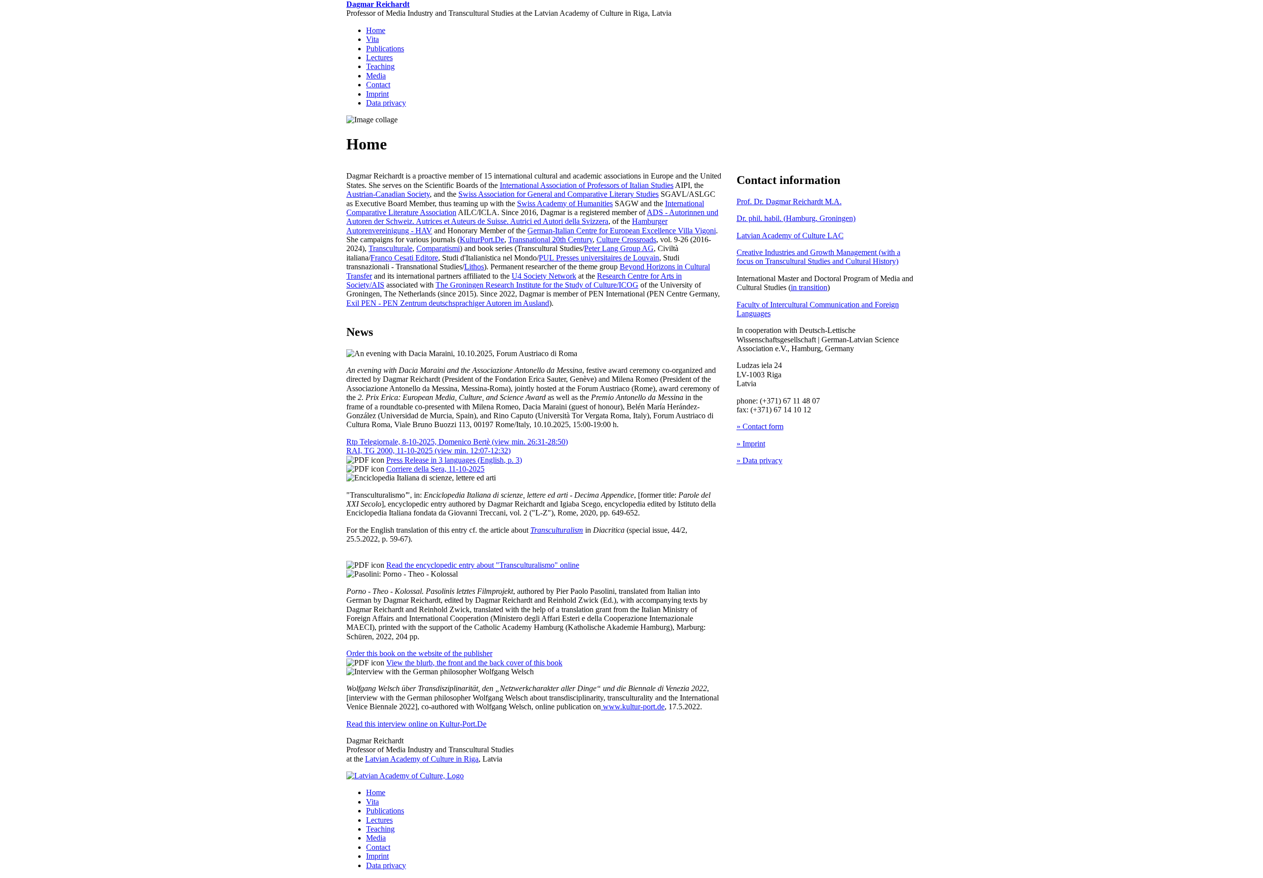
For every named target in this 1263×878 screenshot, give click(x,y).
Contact (378, 84)
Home (375, 30)
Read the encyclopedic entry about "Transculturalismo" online (482, 565)
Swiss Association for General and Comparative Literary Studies (558, 194)
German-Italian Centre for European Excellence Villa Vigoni (621, 230)
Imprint (377, 94)
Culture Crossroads (626, 239)
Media (376, 76)
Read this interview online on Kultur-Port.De (416, 724)
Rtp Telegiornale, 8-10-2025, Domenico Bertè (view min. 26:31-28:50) (457, 442)
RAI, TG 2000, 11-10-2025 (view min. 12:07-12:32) (428, 450)
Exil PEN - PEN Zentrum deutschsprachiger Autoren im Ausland (447, 303)
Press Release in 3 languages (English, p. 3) (454, 460)
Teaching (380, 66)
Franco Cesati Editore (404, 258)
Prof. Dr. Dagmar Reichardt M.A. (789, 201)
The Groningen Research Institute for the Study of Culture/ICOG (537, 285)
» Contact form (760, 426)
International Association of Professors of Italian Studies (586, 185)
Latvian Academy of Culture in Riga (422, 759)
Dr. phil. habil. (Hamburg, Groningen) (796, 218)
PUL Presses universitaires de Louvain (599, 258)
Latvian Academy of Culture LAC (790, 235)
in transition (809, 287)
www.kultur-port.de (634, 706)
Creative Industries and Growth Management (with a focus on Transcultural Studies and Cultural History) (818, 256)
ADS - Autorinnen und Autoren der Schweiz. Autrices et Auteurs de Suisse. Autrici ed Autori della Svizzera (532, 216)
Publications (385, 48)
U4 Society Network (544, 276)
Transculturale (390, 248)
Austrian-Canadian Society (388, 194)
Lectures (379, 57)
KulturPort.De (482, 239)
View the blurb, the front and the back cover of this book (474, 662)
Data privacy (386, 103)
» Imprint (751, 443)
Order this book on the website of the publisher (419, 653)
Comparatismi (438, 248)
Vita (372, 39)
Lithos (474, 266)
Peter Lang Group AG (619, 248)
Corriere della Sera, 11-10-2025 (435, 469)
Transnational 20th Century (550, 239)
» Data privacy (759, 460)
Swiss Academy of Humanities (565, 203)
